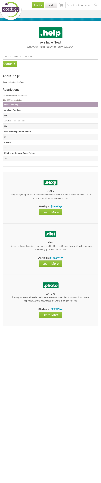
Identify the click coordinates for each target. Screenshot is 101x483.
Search (8, 64)
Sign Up (38, 5)
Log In (51, 5)
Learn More (50, 212)
